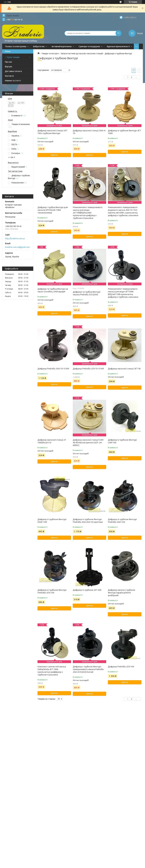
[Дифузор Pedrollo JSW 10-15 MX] (54, 345)
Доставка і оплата (13, 71)
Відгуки (8, 66)
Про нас (8, 62)
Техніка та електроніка (15, 46)
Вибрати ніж (39, 46)
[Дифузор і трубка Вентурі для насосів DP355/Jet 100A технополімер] (54, 184)
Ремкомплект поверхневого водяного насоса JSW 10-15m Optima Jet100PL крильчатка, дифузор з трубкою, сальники (123, 211)
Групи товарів (13, 57)
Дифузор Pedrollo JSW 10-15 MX (53, 368)
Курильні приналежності (118, 46)
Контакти (9, 76)
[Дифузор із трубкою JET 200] (89, 566)
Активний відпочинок (62, 46)
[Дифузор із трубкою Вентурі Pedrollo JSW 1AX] (124, 496)
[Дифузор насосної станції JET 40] (124, 345)
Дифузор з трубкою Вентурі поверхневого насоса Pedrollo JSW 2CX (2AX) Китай (88, 669)
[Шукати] (118, 33)
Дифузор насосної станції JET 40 (124, 368)
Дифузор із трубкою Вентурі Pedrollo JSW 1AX (122, 520)
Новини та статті (13, 80)
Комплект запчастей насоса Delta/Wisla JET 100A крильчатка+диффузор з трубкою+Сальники (52, 670)
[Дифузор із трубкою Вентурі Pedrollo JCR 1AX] (54, 566)
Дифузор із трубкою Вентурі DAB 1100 (52, 520)
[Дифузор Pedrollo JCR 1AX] (124, 643)
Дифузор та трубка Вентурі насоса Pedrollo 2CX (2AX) (86, 293)
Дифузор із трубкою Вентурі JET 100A (124, 131)
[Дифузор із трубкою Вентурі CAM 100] (124, 416)
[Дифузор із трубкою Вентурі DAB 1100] (54, 496)
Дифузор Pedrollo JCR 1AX (121, 666)
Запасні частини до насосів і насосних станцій (82, 53)
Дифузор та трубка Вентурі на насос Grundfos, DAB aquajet (53, 290)
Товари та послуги (50, 53)
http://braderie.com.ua (15, 238)
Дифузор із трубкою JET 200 (87, 590)
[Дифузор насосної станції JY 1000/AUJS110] (54, 416)
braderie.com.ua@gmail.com (17, 247)
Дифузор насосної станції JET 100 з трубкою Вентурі (52, 131)
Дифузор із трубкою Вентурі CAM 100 (122, 441)
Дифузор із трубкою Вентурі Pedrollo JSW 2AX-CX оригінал (88, 520)
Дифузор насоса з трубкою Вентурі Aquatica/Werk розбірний (121, 593)
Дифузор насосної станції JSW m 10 (89, 131)
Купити (54, 155)
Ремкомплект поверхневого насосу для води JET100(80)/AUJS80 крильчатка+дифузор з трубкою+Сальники (87, 212)
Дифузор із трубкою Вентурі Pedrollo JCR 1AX (52, 591)
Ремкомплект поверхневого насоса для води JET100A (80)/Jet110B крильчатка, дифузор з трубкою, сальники (123, 293)
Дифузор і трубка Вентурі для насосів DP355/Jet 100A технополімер (53, 210)
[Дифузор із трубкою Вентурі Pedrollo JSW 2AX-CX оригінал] (89, 496)
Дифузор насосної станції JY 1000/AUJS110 (52, 441)
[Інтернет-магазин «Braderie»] (23, 31)
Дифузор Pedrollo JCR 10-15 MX (88, 368)
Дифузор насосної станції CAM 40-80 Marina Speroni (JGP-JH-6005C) (88, 442)
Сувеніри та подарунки (89, 46)
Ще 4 (13, 157)
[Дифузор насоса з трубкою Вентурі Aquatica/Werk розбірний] (124, 566)
